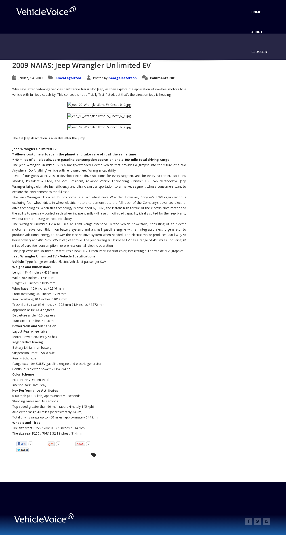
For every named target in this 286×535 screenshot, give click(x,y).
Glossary (259, 52)
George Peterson (122, 78)
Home (256, 12)
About (257, 32)
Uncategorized (68, 78)
